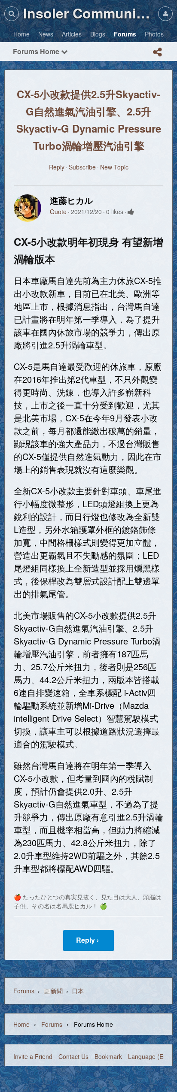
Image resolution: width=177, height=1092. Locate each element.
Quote (58, 211)
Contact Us (73, 1056)
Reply (56, 167)
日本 (78, 990)
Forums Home (37, 51)
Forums (23, 990)
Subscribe (82, 167)
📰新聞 (53, 990)
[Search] (11, 13)
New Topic (114, 167)
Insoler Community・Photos (88, 12)
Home (21, 1024)
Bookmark (108, 1056)
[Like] (131, 211)
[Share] (157, 52)
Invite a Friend (32, 1056)
